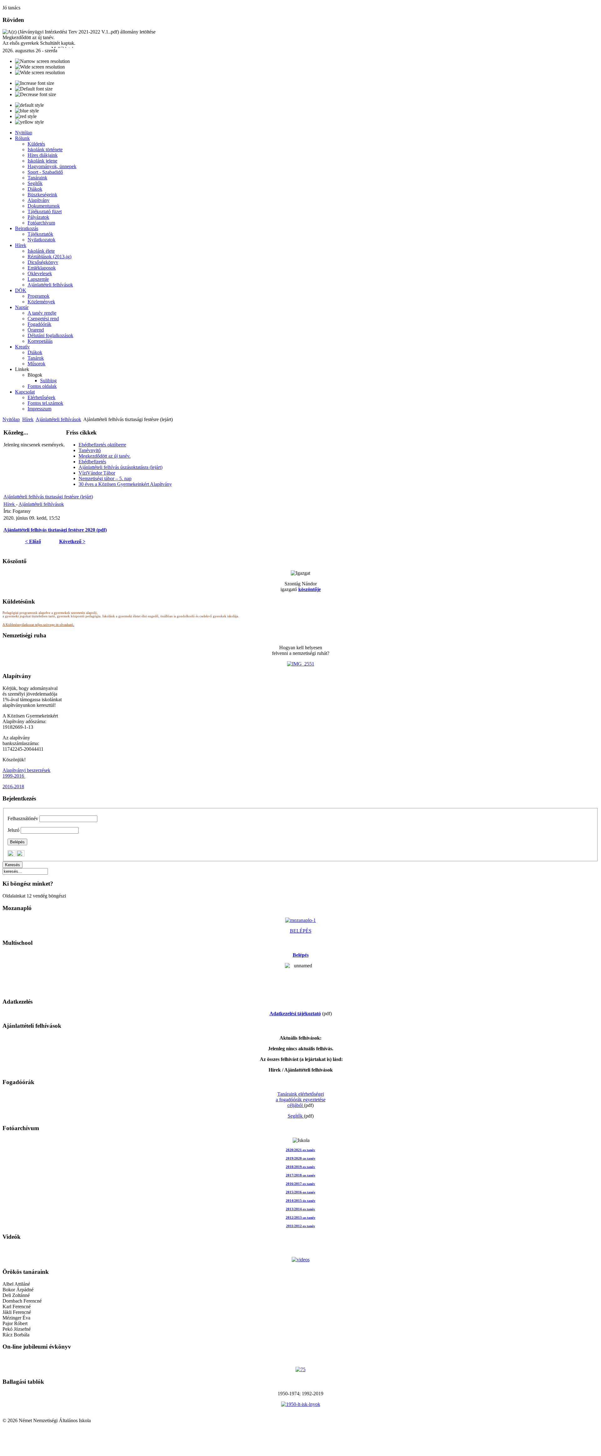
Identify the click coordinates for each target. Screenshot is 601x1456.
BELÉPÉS (300, 931)
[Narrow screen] (42, 61)
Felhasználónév (23, 818)
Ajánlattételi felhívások (58, 419)
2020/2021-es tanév (300, 1150)
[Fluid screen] (40, 72)
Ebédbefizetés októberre (102, 444)
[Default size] (34, 89)
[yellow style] (29, 122)
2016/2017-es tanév (300, 1184)
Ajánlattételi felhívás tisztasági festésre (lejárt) (48, 496)
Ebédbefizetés (92, 461)
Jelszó (13, 830)
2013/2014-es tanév (300, 1209)
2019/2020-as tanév (301, 1158)
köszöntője (309, 589)
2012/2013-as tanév (301, 1217)
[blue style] (27, 111)
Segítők (296, 1116)
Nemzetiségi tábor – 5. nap (105, 478)
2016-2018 (13, 786)
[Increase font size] (34, 83)
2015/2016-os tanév (301, 1192)
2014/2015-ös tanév (301, 1200)
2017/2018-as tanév (301, 1175)
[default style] (29, 105)
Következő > (72, 541)
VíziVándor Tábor (97, 473)
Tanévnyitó (90, 450)
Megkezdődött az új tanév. (105, 456)
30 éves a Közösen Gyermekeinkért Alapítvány (125, 484)
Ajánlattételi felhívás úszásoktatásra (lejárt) (120, 467)
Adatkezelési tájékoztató (295, 1013)
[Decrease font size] (35, 94)
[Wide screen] (40, 67)
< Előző (33, 541)
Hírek (27, 419)
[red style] (26, 116)
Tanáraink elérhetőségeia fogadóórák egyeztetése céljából (301, 1099)
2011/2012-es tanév (300, 1226)
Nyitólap (11, 419)
